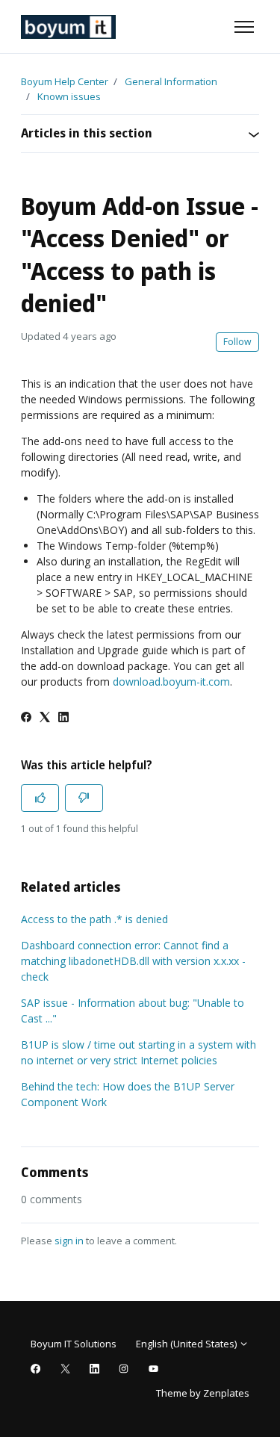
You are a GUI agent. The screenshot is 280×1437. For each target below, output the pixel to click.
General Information (171, 81)
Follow (237, 341)
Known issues (69, 96)
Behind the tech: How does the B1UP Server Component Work (127, 1094)
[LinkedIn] (63, 718)
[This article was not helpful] (84, 798)
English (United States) (187, 1343)
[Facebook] (26, 718)
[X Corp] (45, 718)
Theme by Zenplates (202, 1392)
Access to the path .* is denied (94, 919)
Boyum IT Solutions (73, 1343)
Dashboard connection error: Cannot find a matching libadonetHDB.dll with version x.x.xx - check (133, 961)
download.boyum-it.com (171, 681)
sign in (69, 1240)
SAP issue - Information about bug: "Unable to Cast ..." (132, 1010)
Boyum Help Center (64, 81)
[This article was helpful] (40, 798)
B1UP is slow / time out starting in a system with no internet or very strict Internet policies (138, 1052)
